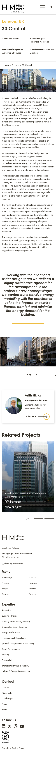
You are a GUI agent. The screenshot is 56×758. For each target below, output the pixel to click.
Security (5, 654)
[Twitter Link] (10, 726)
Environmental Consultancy (14, 638)
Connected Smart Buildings (14, 626)
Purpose (33, 583)
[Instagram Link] (15, 726)
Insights (5, 588)
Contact (30, 416)
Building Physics (9, 615)
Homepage (7, 577)
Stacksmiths (18, 563)
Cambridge (7, 698)
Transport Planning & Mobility (15, 665)
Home (6, 65)
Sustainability (7, 660)
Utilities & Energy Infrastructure (16, 671)
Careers (5, 594)
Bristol (4, 709)
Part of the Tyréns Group (13, 748)
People (32, 594)
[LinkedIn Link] (3, 726)
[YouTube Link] (22, 726)
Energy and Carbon (11, 632)
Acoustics (6, 610)
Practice (33, 588)
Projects (15, 65)
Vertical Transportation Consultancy (18, 643)
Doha (4, 704)
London (5, 687)
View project (13, 507)
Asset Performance (11, 649)
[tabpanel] (28, 352)
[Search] (51, 7)
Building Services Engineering (16, 621)
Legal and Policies (10, 547)
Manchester (7, 693)
